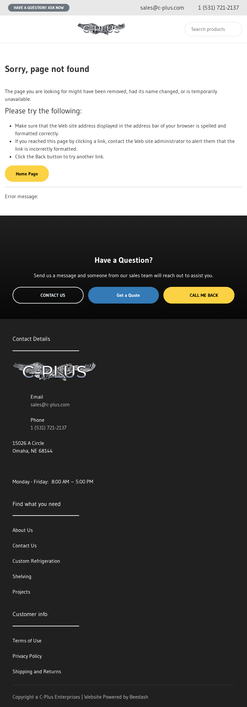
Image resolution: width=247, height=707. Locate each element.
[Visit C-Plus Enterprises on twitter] (29, 466)
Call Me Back (204, 295)
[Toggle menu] (11, 29)
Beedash (139, 697)
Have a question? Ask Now (39, 7)
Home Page (27, 174)
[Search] (233, 29)
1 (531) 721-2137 (49, 427)
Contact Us (53, 295)
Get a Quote (128, 295)
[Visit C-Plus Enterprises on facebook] (15, 466)
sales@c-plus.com (50, 404)
